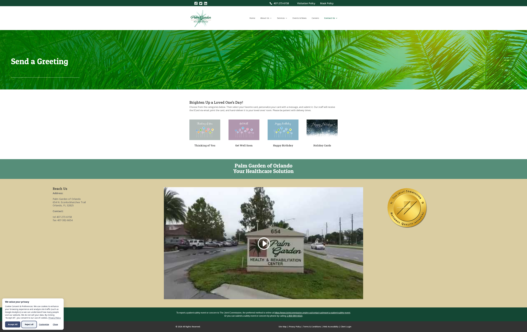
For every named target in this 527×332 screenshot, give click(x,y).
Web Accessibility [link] (330, 326)
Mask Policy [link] (326, 3)
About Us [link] (264, 18)
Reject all (29, 324)
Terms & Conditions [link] (312, 326)
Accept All (12, 324)
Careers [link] (315, 18)
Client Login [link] (346, 326)
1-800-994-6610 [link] (294, 316)
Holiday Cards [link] (322, 145)
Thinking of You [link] (204, 145)
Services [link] (281, 18)
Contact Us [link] (329, 18)
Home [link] (252, 18)
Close (55, 324)
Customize (44, 324)
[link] (196, 3)
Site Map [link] (283, 326)
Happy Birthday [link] (283, 145)
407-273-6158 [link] (280, 3)
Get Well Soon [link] (244, 145)
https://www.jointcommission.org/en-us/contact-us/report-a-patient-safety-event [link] (312, 313)
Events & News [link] (299, 18)
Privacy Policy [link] (295, 326)
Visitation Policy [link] (306, 3)
